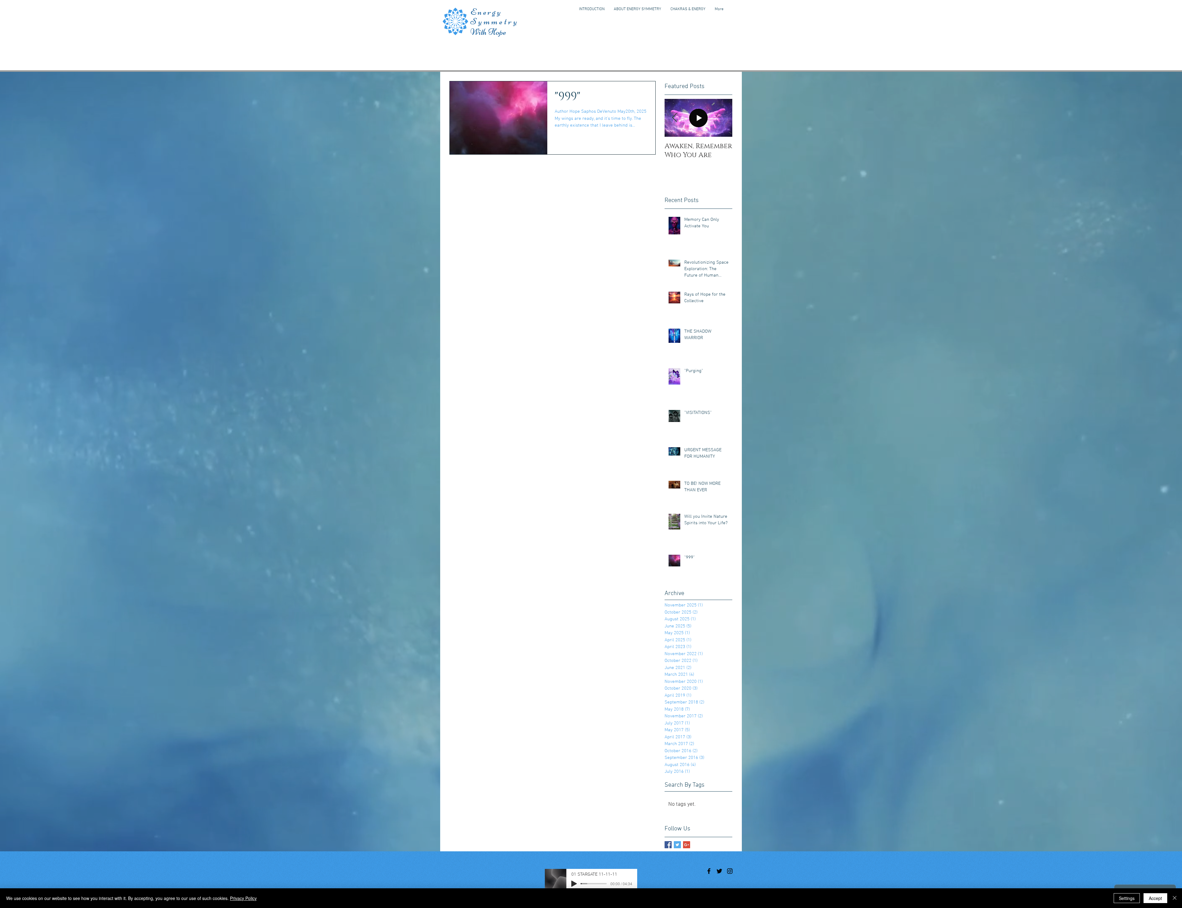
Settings (1127, 898)
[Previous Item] (674, 118)
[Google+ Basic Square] (686, 844)
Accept (1155, 898)
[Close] (1174, 898)
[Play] (574, 884)
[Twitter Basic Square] (677, 844)
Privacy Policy (243, 898)
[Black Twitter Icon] (719, 871)
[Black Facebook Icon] (709, 871)
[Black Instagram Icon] (730, 871)
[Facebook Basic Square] (668, 844)
